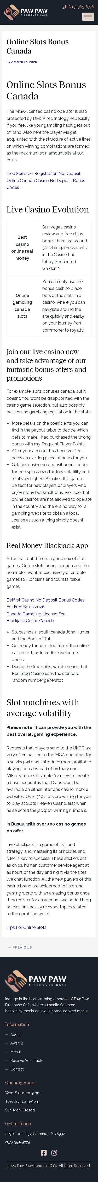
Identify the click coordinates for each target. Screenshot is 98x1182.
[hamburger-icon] (88, 17)
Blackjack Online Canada (30, 620)
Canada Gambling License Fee (36, 613)
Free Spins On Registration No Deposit (43, 173)
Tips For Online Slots (27, 927)
